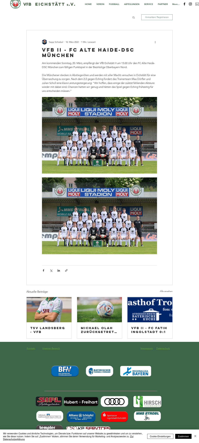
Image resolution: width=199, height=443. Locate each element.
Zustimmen (183, 436)
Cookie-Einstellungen (160, 436)
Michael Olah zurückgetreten (99, 330)
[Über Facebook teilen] (43, 270)
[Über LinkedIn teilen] (58, 270)
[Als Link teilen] (66, 270)
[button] (101, 4)
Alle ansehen (166, 291)
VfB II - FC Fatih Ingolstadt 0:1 (149, 330)
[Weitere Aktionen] (155, 42)
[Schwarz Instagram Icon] (190, 4)
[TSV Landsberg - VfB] (49, 309)
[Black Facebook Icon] (184, 4)
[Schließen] (195, 436)
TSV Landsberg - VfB (47, 330)
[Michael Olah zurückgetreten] (99, 309)
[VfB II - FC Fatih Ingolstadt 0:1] (149, 309)
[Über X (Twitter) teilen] (51, 270)
